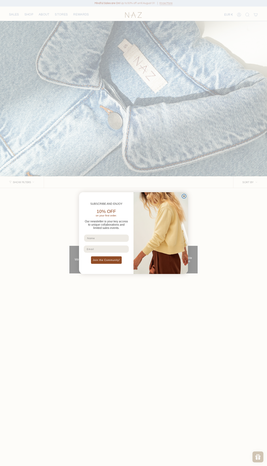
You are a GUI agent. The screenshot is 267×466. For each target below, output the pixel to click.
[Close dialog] (184, 196)
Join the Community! (106, 260)
